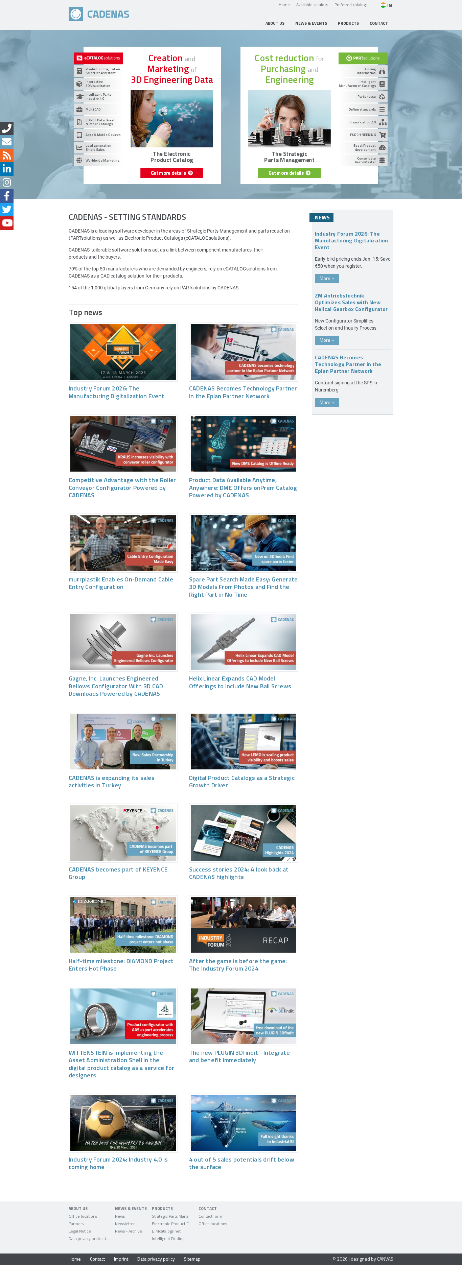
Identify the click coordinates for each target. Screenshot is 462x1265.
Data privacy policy (156, 1259)
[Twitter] (7, 209)
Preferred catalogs (350, 4)
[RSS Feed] (7, 155)
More (327, 278)
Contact (97, 1259)
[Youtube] (7, 223)
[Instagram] (7, 182)
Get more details (169, 172)
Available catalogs (312, 4)
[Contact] (7, 128)
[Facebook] (7, 196)
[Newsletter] (7, 142)
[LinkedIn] (7, 169)
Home (284, 4)
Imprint (121, 1259)
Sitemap (192, 1259)
